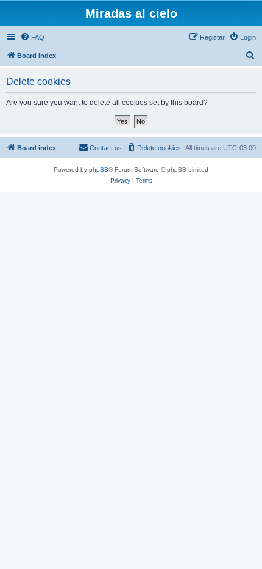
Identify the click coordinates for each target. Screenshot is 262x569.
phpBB (98, 169)
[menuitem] (32, 37)
